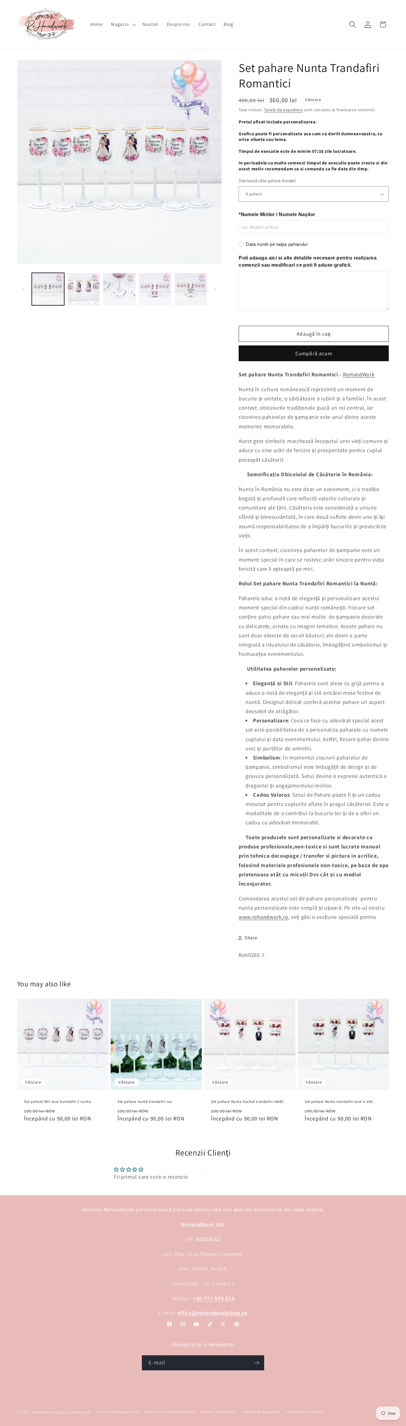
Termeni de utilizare (218, 1411)
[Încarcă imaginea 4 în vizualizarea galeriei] (155, 289)
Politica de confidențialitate (169, 1411)
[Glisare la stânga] (23, 288)
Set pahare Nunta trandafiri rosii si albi (339, 1101)
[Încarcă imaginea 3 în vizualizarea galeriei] (119, 289)
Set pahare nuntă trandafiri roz (144, 1101)
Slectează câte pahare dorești (267, 181)
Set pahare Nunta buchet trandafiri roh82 (247, 1101)
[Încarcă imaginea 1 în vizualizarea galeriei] (48, 289)
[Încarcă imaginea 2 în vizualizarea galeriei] (83, 289)
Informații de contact (305, 1411)
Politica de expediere (261, 1411)
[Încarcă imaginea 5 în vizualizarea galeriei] (190, 289)
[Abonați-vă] (256, 1363)
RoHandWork (359, 374)
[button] (122, 24)
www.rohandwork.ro (263, 917)
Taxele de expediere (283, 110)
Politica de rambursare (117, 1411)
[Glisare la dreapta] (215, 288)
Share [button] (251, 938)
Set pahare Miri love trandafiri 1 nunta (57, 1101)
